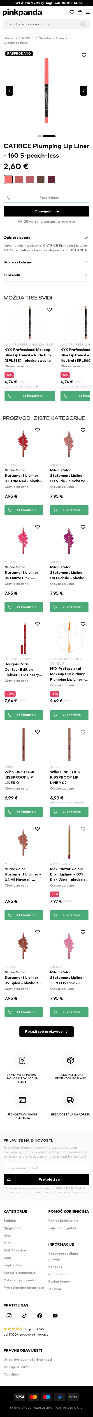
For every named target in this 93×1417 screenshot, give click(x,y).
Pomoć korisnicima (63, 1220)
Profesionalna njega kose (24, 1287)
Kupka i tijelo (14, 1265)
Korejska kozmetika (20, 1272)
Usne (60, 38)
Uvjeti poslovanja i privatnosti (28, 1359)
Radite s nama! (60, 1274)
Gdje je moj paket (62, 1228)
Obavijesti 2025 (16, 1367)
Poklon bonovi (59, 1281)
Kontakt (55, 1266)
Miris (7, 1243)
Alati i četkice (15, 1250)
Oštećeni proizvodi (19, 1280)
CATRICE (26, 38)
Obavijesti (12, 1374)
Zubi (7, 1258)
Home (10, 38)
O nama (54, 1289)
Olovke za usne (16, 42)
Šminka (45, 38)
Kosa (8, 1235)
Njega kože (12, 1228)
